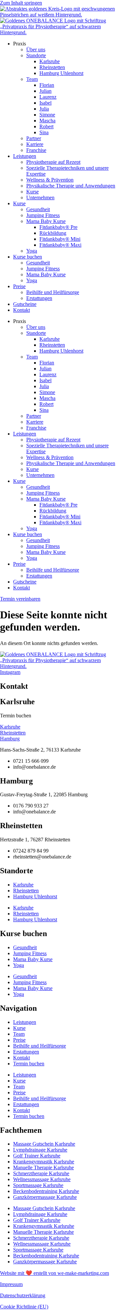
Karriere (34, 144)
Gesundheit (38, 209)
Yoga (31, 251)
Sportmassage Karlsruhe (38, 1185)
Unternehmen (40, 197)
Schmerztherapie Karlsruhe (41, 1173)
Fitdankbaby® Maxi (60, 245)
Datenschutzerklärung (22, 1295)
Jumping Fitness (43, 215)
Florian (46, 85)
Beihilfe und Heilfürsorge (52, 292)
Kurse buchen (27, 257)
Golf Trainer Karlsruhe (36, 1155)
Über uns (35, 49)
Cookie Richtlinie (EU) (24, 1306)
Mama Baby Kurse (46, 221)
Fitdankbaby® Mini (59, 239)
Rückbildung (52, 233)
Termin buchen (28, 1063)
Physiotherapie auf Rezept (53, 162)
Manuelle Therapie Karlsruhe (43, 1167)
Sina (44, 132)
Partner (33, 138)
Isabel (45, 103)
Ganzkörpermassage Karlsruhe (45, 1197)
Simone (47, 114)
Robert (46, 126)
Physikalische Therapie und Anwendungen (70, 185)
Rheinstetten (52, 67)
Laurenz (47, 97)
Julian (45, 91)
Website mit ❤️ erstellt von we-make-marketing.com (54, 1273)
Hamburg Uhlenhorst (61, 73)
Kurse (32, 191)
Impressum (11, 1284)
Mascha (47, 120)
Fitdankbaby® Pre (58, 227)
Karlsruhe (49, 61)
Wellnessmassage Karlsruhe (42, 1179)
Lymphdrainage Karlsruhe (40, 1150)
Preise (19, 286)
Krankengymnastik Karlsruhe (43, 1161)
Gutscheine (24, 304)
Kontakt (21, 310)
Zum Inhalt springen (21, 3)
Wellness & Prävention (50, 180)
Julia (44, 109)
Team (32, 79)
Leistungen (24, 156)
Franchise (36, 150)
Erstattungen (39, 298)
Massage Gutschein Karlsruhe (44, 1144)
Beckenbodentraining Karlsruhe (46, 1191)
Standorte (36, 55)
